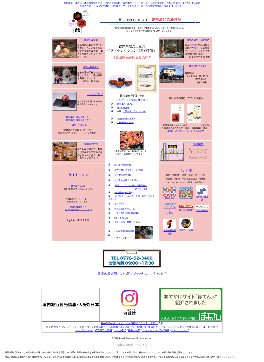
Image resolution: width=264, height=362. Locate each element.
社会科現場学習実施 (151, 6)
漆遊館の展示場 (91, 144)
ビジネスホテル (114, 326)
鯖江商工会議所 (103, 330)
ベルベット (66, 326)
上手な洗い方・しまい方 (134, 111)
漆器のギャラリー (158, 326)
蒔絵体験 (127, 3)
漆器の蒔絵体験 (91, 67)
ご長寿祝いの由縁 (125, 122)
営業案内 (168, 6)
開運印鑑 (99, 326)
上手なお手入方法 (191, 3)
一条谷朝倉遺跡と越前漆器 (107, 6)
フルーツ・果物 (133, 326)
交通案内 (179, 6)
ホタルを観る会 (131, 6)
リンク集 (185, 170)
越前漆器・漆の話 (73, 3)
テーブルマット (84, 330)
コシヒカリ (52, 326)
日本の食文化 (157, 3)
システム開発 (177, 326)
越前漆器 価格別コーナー (78, 120)
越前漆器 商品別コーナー (78, 117)
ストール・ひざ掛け (207, 326)
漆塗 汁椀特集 (79, 125)
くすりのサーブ (180, 330)
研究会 (170, 210)
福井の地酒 (134, 330)
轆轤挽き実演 (91, 40)
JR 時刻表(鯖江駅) (123, 192)
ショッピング (141, 3)
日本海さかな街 (186, 198)
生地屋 (190, 326)
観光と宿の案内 (112, 3)
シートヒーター (83, 326)
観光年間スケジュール (124, 209)
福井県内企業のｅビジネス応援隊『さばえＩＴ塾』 (129, 323)
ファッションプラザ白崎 (156, 330)
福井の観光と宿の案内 (198, 40)
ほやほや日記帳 (78, 186)
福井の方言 (85, 6)
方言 (193, 48)
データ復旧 (120, 330)
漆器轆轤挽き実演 (93, 3)
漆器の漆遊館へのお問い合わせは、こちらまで (132, 273)
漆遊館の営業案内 (198, 66)
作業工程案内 (173, 3)
